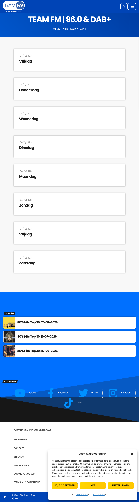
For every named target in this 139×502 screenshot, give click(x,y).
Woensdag (28, 119)
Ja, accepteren (64, 485)
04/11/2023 (26, 55)
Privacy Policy (99, 494)
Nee (93, 485)
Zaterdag (27, 263)
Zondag (26, 205)
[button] (132, 454)
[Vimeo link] (14, 7)
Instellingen (120, 485)
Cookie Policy (82, 494)
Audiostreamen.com (38, 430)
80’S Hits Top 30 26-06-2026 (37, 351)
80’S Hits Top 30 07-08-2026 (37, 322)
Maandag (27, 176)
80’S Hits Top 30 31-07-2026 (37, 337)
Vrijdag (25, 61)
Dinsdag (26, 148)
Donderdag (29, 90)
